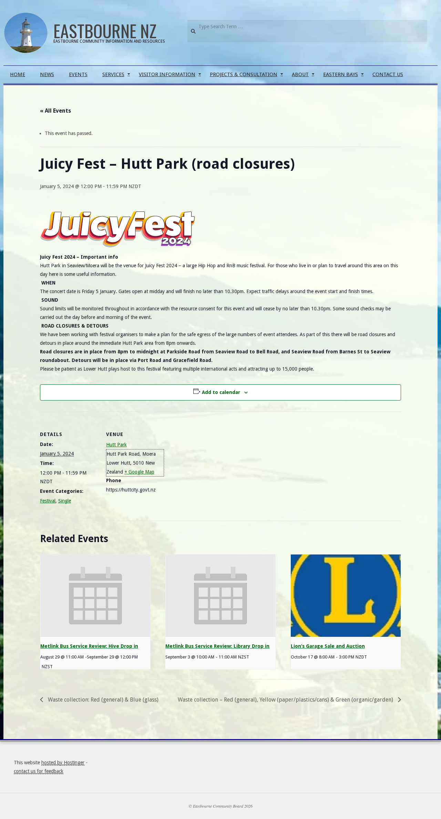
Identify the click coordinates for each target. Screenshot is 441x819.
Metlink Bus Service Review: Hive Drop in (89, 646)
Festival (47, 501)
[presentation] (95, 595)
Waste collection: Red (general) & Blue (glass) (102, 699)
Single (64, 501)
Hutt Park (116, 444)
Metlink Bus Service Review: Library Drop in (217, 646)
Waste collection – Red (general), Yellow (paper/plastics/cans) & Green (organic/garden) (286, 699)
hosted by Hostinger (62, 762)
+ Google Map (139, 472)
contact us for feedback (38, 771)
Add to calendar (221, 392)
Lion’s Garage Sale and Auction (328, 646)
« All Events (55, 110)
